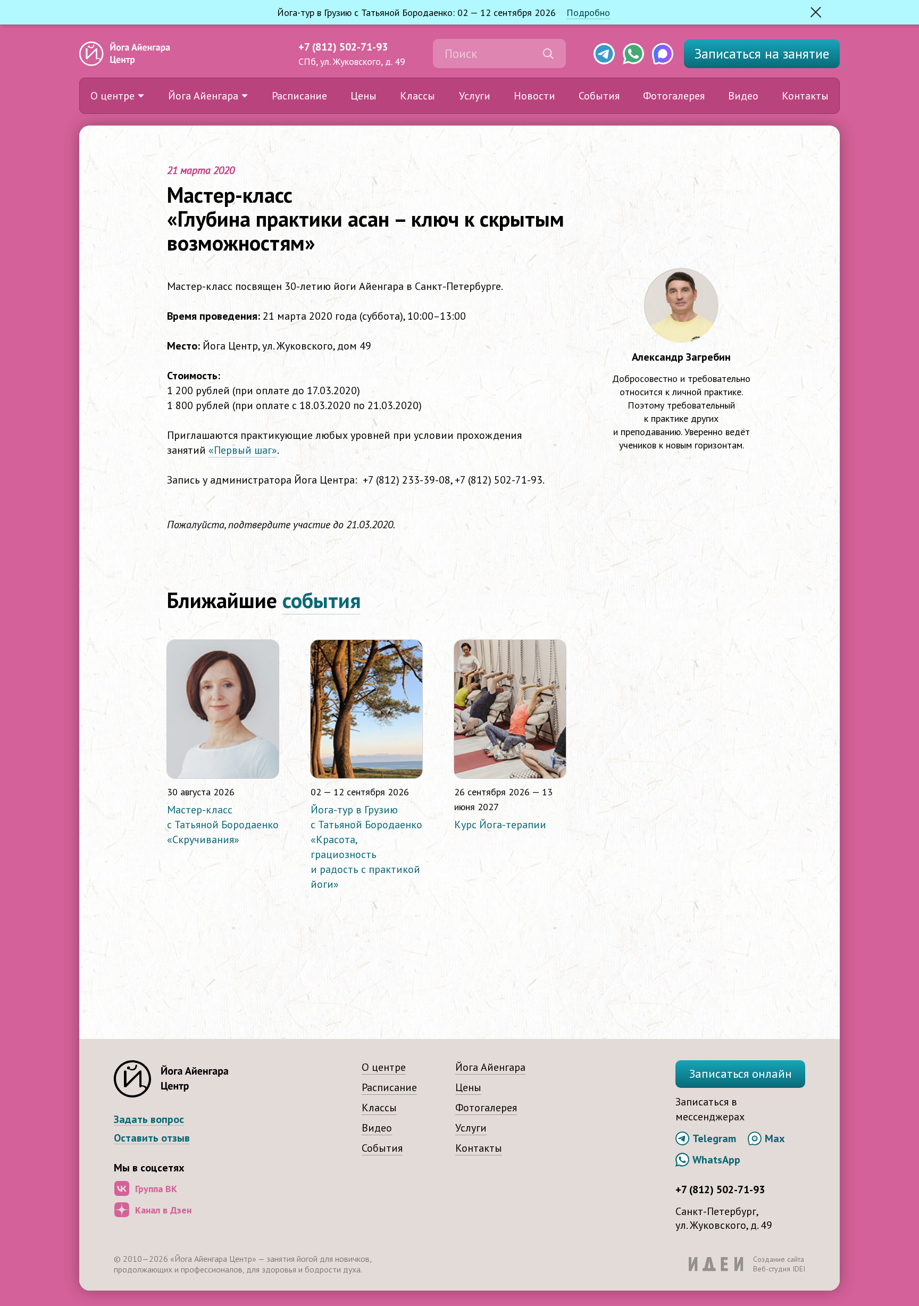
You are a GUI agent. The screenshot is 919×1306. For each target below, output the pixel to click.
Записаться (762, 53)
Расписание (299, 96)
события (321, 600)
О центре (112, 96)
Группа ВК (156, 1189)
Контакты (805, 96)
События (599, 96)
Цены (363, 96)
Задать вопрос (149, 1119)
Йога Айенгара (203, 96)
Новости (534, 96)
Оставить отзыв (152, 1138)
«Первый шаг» (242, 450)
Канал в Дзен (163, 1210)
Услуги (474, 96)
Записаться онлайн (740, 1073)
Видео (743, 96)
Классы (417, 96)
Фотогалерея (674, 96)
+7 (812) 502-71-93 (343, 47)
